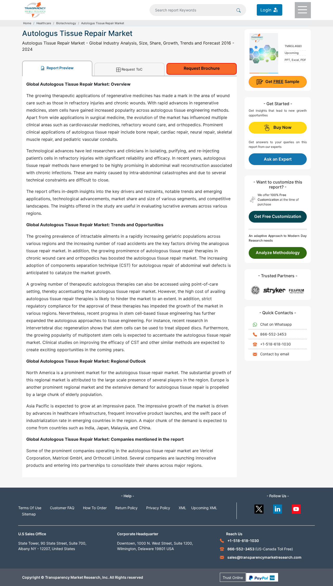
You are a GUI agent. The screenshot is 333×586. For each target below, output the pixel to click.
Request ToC (131, 69)
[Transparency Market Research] (35, 9)
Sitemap (29, 514)
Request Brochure (202, 68)
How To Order (95, 508)
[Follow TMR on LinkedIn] (277, 507)
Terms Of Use (29, 508)
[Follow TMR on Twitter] (259, 507)
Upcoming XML (204, 508)
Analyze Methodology (278, 252)
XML (182, 508)
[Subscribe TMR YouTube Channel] (296, 507)
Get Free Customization (277, 216)
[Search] (238, 10)
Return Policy (126, 508)
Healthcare (43, 23)
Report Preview (60, 68)
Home (27, 23)
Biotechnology (66, 23)
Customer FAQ (62, 508)
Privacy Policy (158, 508)
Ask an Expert (278, 159)
